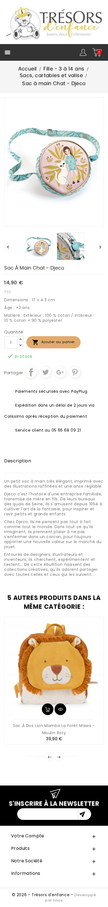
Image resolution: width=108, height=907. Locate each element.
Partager (31, 372)
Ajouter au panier (53, 342)
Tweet (45, 372)
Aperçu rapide (60, 709)
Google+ (60, 372)
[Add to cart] (47, 709)
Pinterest (74, 372)
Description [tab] (17, 461)
